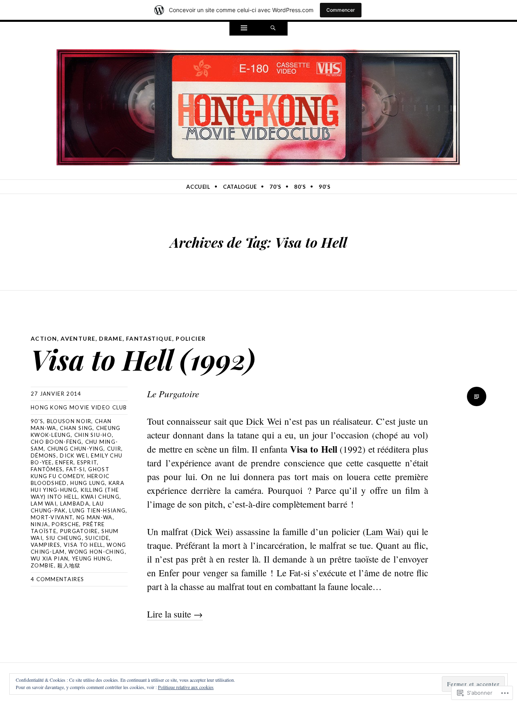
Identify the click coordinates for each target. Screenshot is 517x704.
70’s (275, 186)
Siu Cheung (64, 538)
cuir (114, 448)
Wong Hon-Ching (96, 551)
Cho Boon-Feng (56, 441)
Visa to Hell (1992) (143, 359)
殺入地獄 (68, 565)
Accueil (198, 186)
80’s (300, 186)
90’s (325, 186)
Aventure (78, 338)
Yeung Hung (91, 558)
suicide (97, 538)
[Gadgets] (243, 29)
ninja (39, 524)
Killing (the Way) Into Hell (75, 493)
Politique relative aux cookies (186, 687)
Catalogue (240, 186)
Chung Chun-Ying (75, 448)
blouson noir (69, 421)
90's (37, 421)
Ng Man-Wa (94, 517)
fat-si (75, 469)
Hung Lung (87, 483)
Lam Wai (44, 503)
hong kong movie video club (79, 407)
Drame (110, 338)
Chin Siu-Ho (93, 435)
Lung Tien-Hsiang (97, 510)
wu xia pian (49, 558)
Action (44, 338)
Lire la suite (175, 614)
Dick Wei (73, 455)
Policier (191, 338)
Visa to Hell (83, 545)
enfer (64, 462)
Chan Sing (76, 428)
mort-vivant (52, 517)
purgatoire (79, 531)
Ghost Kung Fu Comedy (70, 472)
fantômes (47, 469)
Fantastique (149, 338)
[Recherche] (273, 29)
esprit (87, 462)
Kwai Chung (100, 496)
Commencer (340, 10)
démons (44, 455)
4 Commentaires (57, 579)
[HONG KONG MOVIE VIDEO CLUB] (258, 106)
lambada (74, 503)
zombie (42, 565)
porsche (65, 524)
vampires (45, 545)
